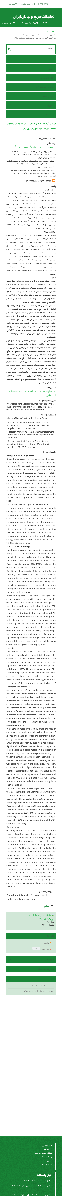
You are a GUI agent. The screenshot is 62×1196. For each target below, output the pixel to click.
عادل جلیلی (36, 147)
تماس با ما (48, 114)
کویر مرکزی (51, 395)
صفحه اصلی (51, 31)
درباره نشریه (46, 1149)
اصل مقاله (41, 949)
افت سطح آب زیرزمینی (46, 391)
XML (46, 943)
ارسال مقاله (48, 96)
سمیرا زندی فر (22, 147)
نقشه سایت (47, 1164)
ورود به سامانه (27, 4)
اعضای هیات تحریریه (43, 1153)
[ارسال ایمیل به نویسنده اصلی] (45, 146)
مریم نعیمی (51, 147)
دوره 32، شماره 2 (46, 919)
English (42, 4)
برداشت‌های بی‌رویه (27, 391)
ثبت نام (12, 4)
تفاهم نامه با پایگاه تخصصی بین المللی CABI (31, 1186)
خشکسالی (13, 391)
